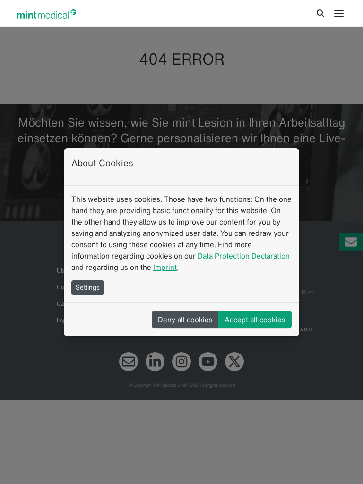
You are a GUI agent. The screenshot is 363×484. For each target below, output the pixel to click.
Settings (88, 287)
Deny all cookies (185, 319)
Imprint (165, 267)
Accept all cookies (255, 319)
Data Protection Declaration (244, 256)
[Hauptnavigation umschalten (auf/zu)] (339, 13)
